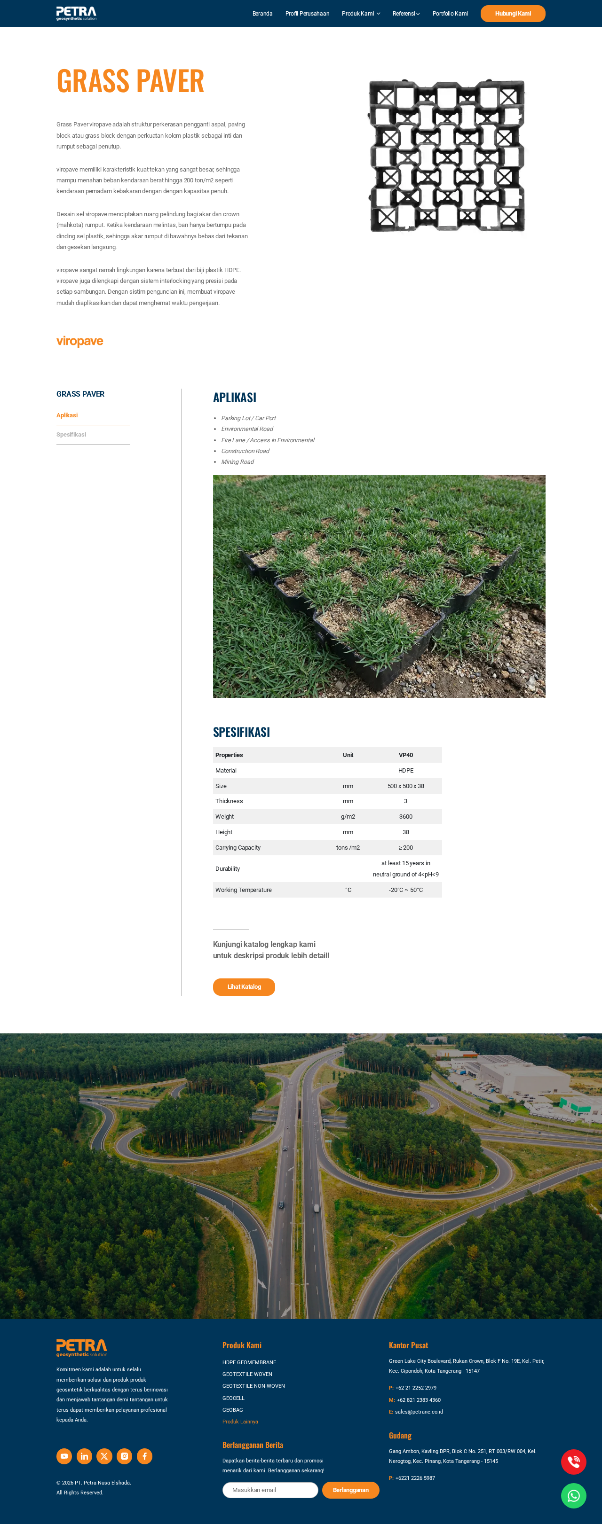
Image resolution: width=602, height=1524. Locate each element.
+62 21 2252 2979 (416, 1388)
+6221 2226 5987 (415, 1478)
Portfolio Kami (450, 13)
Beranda (263, 13)
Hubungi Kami (513, 13)
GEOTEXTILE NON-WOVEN (253, 1386)
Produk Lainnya (240, 1422)
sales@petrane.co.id (419, 1412)
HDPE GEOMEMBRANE (249, 1363)
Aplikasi (67, 415)
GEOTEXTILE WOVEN (247, 1374)
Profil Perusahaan (307, 13)
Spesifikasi (71, 434)
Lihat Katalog (244, 986)
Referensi (404, 13)
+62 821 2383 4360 (419, 1400)
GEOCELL (233, 1398)
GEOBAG (232, 1410)
